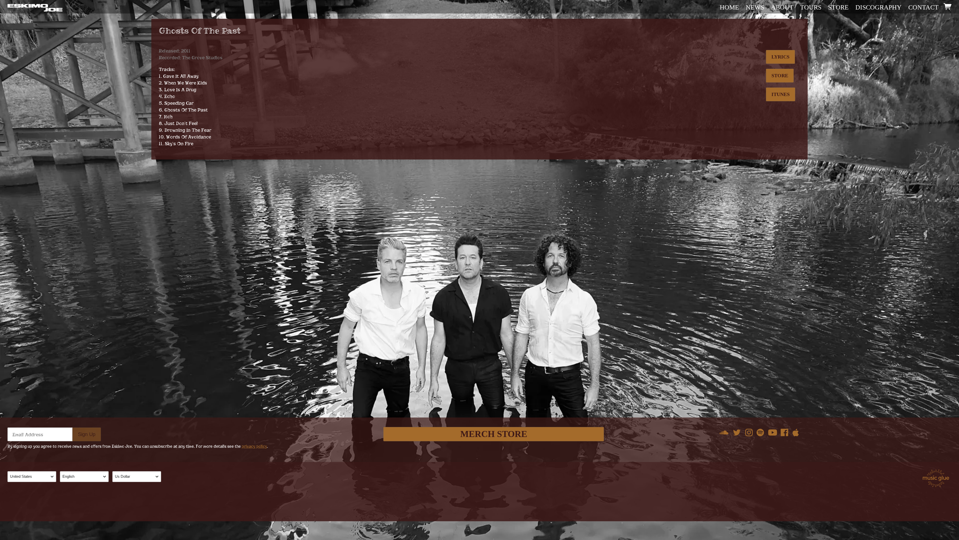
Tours (810, 7)
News (755, 7)
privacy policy (254, 446)
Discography (878, 7)
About (782, 7)
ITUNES (780, 94)
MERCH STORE (493, 434)
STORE (838, 7)
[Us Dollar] (138, 477)
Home (729, 7)
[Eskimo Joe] (34, 8)
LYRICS (780, 57)
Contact (923, 7)
